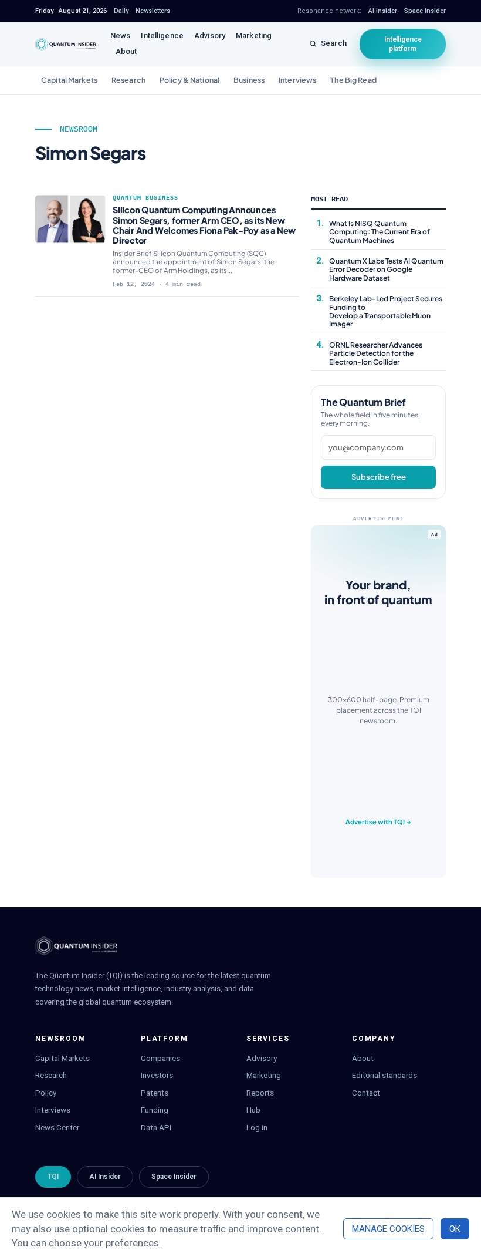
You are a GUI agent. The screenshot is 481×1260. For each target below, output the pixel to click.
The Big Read (353, 80)
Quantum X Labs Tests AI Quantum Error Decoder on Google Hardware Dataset (386, 269)
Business (249, 80)
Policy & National (189, 80)
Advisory (209, 35)
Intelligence (162, 35)
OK (454, 1229)
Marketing (254, 35)
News (120, 35)
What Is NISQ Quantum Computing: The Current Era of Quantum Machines (379, 232)
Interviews (297, 80)
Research (128, 80)
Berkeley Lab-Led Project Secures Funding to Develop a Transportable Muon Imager (385, 311)
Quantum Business (145, 197)
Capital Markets (69, 80)
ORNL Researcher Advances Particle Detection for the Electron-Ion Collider (375, 353)
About (126, 51)
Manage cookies (388, 1229)
